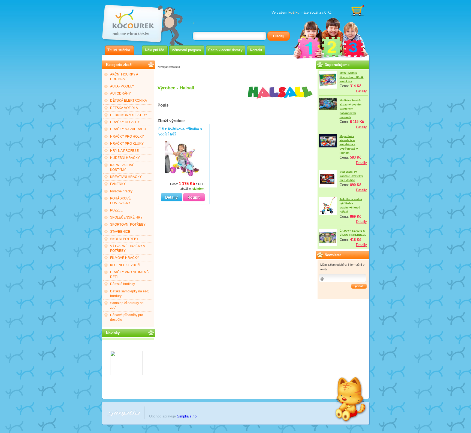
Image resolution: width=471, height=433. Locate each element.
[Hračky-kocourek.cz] (126, 374)
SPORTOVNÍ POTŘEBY (128, 224)
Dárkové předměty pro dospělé (126, 317)
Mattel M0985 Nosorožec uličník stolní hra (352, 77)
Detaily (361, 91)
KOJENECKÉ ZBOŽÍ (125, 265)
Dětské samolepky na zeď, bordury (129, 294)
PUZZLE (116, 210)
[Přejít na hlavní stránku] (132, 21)
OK (359, 286)
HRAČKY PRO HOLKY (127, 136)
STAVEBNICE (120, 231)
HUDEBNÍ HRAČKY (125, 157)
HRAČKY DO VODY (125, 122)
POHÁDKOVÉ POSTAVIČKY (120, 201)
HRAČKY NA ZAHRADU (128, 129)
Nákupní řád (154, 50)
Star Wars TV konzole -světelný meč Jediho (351, 176)
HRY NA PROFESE (124, 150)
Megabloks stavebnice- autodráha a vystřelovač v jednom (349, 144)
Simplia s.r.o (187, 416)
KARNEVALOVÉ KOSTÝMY (122, 167)
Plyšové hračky (121, 191)
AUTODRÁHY (120, 93)
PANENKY (118, 184)
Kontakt (256, 50)
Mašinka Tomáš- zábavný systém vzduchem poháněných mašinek (350, 109)
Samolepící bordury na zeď (127, 305)
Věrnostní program (186, 50)
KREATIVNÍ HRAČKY (126, 176)
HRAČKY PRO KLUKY (127, 143)
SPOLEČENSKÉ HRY (126, 217)
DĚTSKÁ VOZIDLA (124, 108)
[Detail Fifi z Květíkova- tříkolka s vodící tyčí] (171, 197)
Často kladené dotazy (225, 50)
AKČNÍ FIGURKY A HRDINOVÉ (124, 77)
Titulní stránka (118, 50)
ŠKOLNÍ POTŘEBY (124, 239)
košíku (294, 12)
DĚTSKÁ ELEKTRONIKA (128, 100)
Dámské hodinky (122, 284)
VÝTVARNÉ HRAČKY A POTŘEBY (127, 248)
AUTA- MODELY (122, 86)
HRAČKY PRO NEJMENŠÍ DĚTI (129, 274)
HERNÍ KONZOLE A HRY (128, 115)
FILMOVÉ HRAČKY (124, 257)
